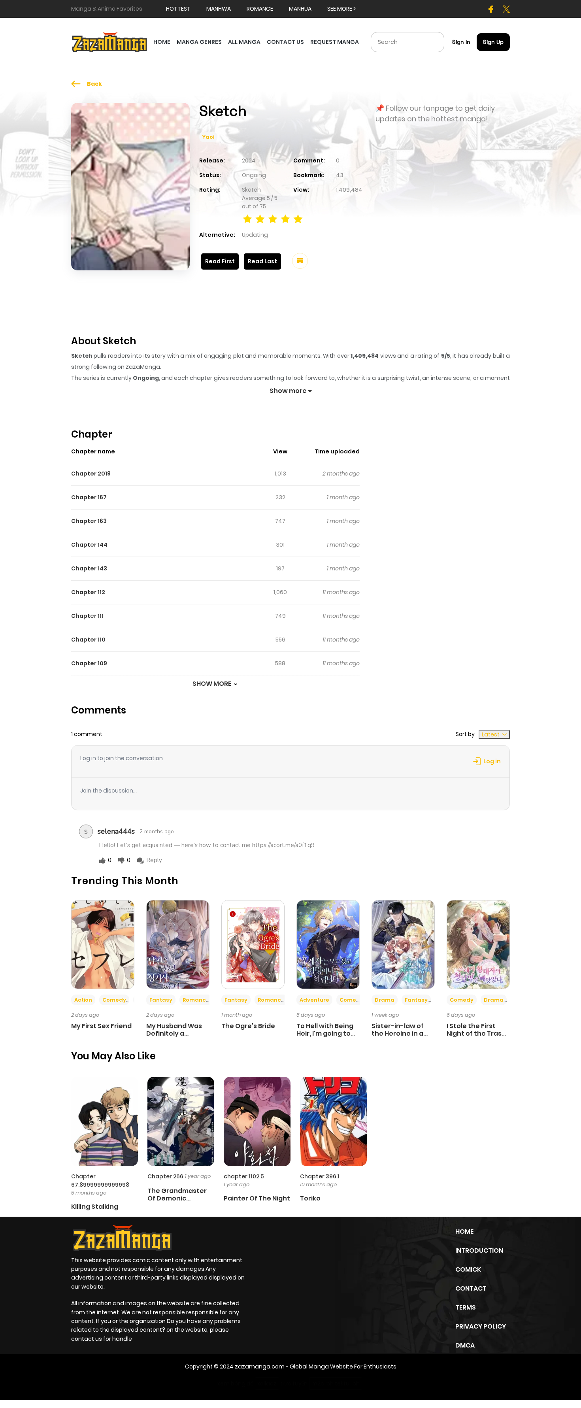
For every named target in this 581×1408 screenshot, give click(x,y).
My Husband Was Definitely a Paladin (174, 1033)
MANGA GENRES (199, 42)
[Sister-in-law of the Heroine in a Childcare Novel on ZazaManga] (403, 944)
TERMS (465, 1307)
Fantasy (160, 1000)
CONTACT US (285, 42)
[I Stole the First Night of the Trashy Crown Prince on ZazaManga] (478, 944)
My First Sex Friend (101, 1026)
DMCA (465, 1345)
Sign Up (493, 41)
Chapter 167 (89, 497)
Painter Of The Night (257, 1198)
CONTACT (471, 1288)
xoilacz (267, 1383)
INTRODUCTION (479, 1250)
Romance (196, 1000)
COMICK (468, 1269)
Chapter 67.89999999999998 (100, 1180)
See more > (341, 9)
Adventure (314, 1000)
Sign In (461, 41)
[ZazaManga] (110, 41)
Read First (220, 261)
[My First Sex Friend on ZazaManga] (103, 944)
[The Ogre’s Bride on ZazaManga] (253, 944)
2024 (249, 160)
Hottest (178, 9)
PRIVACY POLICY (480, 1326)
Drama (384, 1000)
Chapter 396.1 (320, 1176)
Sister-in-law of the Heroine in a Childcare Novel (398, 1033)
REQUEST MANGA (334, 42)
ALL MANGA (244, 42)
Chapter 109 (89, 663)
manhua (300, 9)
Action (83, 1000)
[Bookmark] (300, 261)
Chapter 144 (89, 545)
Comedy (114, 1000)
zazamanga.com (260, 1366)
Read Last (262, 261)
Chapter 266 (165, 1176)
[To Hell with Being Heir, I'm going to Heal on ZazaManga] (328, 944)
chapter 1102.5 (244, 1176)
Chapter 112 (88, 592)
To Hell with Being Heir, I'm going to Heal (324, 1033)
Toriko (310, 1198)
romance (260, 9)
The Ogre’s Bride (248, 1026)
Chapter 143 (89, 568)
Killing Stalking (94, 1206)
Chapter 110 (88, 640)
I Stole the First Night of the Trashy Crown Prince (478, 1033)
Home (464, 1231)
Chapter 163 (89, 521)
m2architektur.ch (335, 1383)
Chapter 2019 (91, 474)
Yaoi (208, 137)
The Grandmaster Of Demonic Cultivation (177, 1198)
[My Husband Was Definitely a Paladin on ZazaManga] (178, 944)
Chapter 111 (87, 616)
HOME (161, 42)
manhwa (218, 9)
